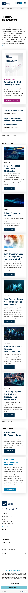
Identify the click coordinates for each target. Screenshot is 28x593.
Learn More (9, 188)
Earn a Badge (10, 489)
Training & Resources (8, 550)
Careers (4, 533)
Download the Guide (12, 100)
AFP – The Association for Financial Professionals (12, 8)
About (4, 530)
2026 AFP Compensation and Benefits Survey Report (13, 119)
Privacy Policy (4, 591)
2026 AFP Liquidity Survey (13, 111)
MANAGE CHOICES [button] (14, 583)
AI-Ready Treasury (10, 125)
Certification (6, 542)
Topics (4, 553)
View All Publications (8, 135)
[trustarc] (24, 592)
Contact (4, 536)
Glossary (4, 556)
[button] (26, 560)
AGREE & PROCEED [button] (14, 587)
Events (4, 546)
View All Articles (7, 421)
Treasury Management (6, 10)
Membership (5, 539)
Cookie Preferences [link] (6, 526)
